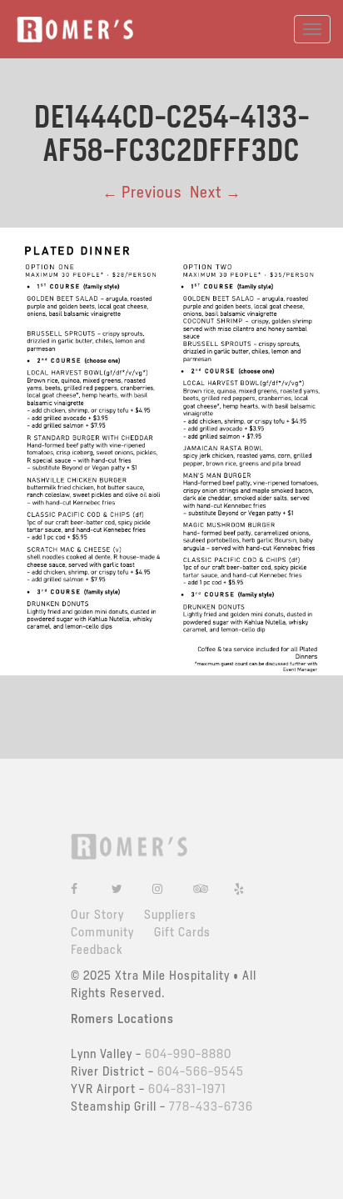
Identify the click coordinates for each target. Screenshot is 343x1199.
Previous (141, 192)
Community (102, 932)
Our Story (97, 914)
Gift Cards (182, 932)
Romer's (75, 30)
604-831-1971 (187, 1089)
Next (215, 192)
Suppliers (170, 914)
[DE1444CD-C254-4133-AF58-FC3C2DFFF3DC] (171, 450)
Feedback (97, 949)
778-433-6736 (211, 1106)
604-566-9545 (200, 1071)
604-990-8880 (188, 1054)
